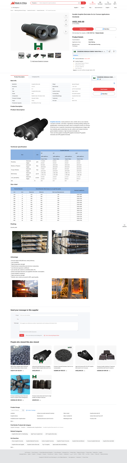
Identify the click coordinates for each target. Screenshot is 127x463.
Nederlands (66, 454)
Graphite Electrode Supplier (18, 444)
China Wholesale (57, 452)
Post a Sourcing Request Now (51, 335)
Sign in (114, 4)
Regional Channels (81, 452)
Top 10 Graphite (46, 444)
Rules (115, 7)
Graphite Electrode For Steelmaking (20, 434)
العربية (71, 454)
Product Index (89, 452)
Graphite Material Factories (32, 441)
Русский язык (50, 454)
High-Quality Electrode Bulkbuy (60, 444)
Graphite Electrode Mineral (78, 441)
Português (39, 454)
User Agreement (72, 457)
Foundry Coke (93, 418)
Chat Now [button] (106, 29)
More (12, 447)
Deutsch (60, 454)
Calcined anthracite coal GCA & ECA (45, 418)
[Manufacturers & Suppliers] (19, 3)
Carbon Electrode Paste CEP (96, 416)
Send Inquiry (83, 29)
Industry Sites (73, 452)
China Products (35, 452)
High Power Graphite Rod (36, 434)
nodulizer (13, 413)
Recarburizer (40, 416)
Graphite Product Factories (63, 441)
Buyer (82, 7)
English (29, 454)
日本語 (79, 454)
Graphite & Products (31, 10)
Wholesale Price (65, 452)
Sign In (74, 70)
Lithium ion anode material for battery (45, 413)
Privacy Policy (85, 457)
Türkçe (92, 454)
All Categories (16, 7)
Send (22, 335)
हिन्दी (83, 454)
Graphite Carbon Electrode (33, 444)
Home (12, 10)
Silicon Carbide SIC (67, 416)
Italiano (56, 454)
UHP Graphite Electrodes (51, 10)
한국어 (75, 454)
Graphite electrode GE (95, 413)
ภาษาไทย (87, 454)
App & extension (98, 7)
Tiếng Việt (97, 454)
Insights (100, 452)
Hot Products (27, 452)
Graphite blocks (14, 416)
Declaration (78, 457)
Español (33, 454)
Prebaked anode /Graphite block (18, 418)
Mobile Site (95, 452)
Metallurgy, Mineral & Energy (20, 10)
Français (44, 454)
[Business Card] (114, 83)
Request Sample (100, 33)
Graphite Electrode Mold (108, 441)
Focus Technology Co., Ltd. (54, 457)
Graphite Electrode (40, 10)
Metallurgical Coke (67, 418)
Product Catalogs (31, 410)
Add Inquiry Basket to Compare (40, 61)
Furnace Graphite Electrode (93, 441)
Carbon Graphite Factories (48, 441)
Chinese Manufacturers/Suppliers (46, 452)
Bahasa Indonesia (104, 454)
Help (90, 7)
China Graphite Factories (17, 441)
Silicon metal (66, 413)
